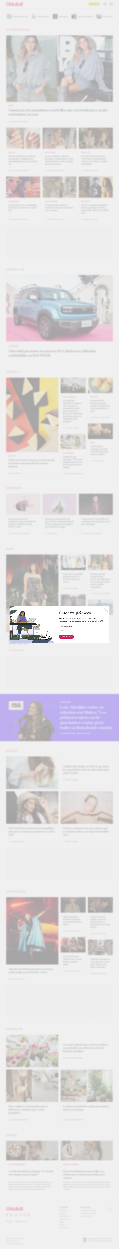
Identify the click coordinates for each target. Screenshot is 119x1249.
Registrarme (66, 637)
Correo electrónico (65, 627)
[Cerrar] (106, 610)
